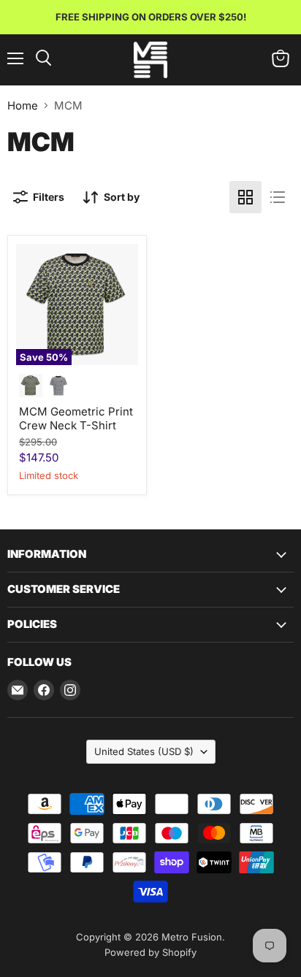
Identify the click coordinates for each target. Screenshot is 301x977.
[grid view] (245, 197)
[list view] (278, 197)
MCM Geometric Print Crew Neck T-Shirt (76, 419)
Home (22, 105)
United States (144, 751)
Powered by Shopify (150, 952)
